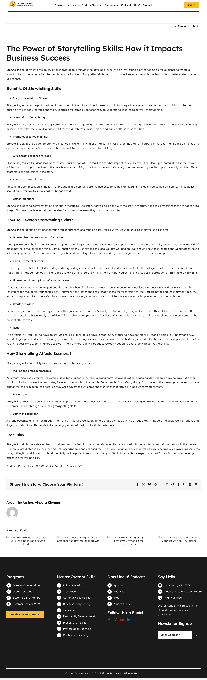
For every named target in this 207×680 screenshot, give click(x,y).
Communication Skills (76, 597)
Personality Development (79, 616)
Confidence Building (75, 635)
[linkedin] (128, 619)
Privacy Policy (132, 673)
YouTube (119, 591)
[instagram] (115, 619)
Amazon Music (123, 604)
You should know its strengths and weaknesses (161, 248)
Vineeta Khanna (18, 466)
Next (195, 26)
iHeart (117, 597)
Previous (183, 26)
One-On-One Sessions (26, 585)
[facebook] (109, 619)
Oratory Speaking (55, 466)
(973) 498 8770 (173, 597)
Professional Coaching (77, 628)
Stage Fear (70, 591)
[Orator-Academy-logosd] (21, 2)
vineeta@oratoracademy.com (183, 591)
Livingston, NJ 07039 (177, 585)
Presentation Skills (74, 622)
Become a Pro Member (27, 597)
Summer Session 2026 (26, 604)
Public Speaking (73, 585)
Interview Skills (72, 610)
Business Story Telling (76, 604)
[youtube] (122, 619)
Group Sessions (22, 591)
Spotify (118, 585)
